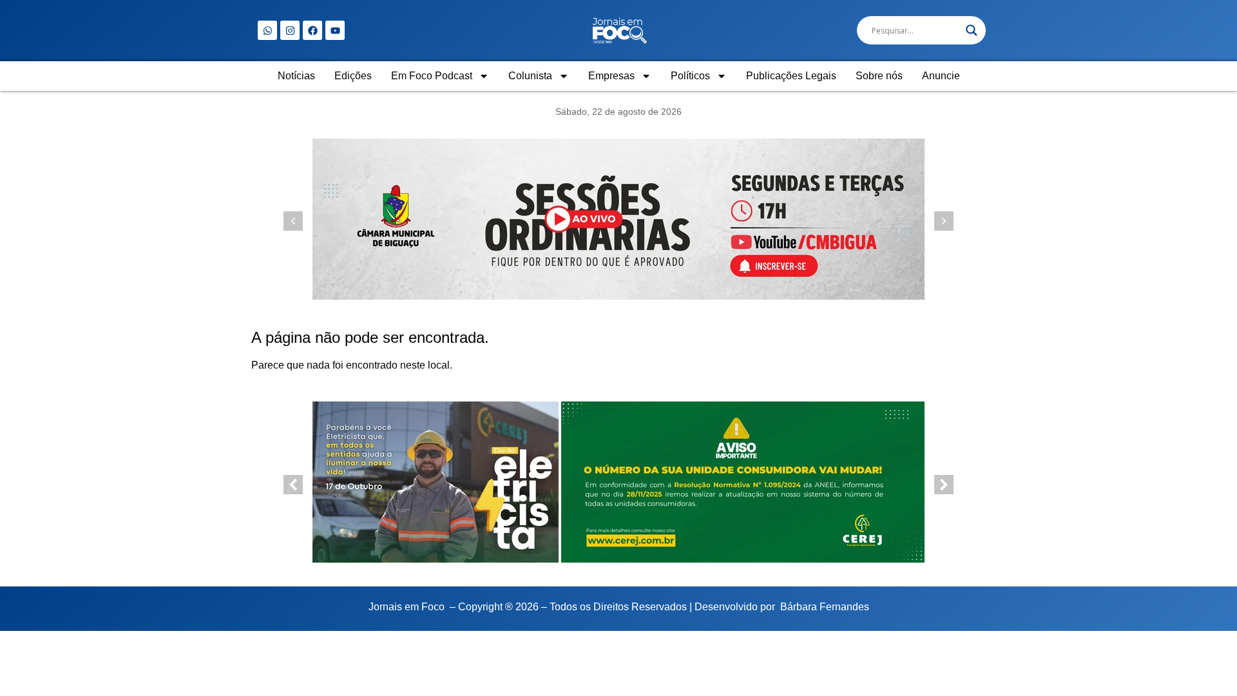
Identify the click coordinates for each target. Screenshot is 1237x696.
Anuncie (941, 75)
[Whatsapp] (267, 30)
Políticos (690, 75)
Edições (353, 75)
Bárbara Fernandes (824, 606)
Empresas (611, 75)
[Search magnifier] (972, 30)
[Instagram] (290, 30)
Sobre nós (879, 75)
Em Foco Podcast (431, 75)
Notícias (296, 75)
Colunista (530, 75)
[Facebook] (312, 30)
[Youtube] (335, 30)
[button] (944, 221)
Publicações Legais (791, 75)
